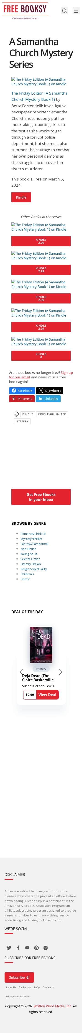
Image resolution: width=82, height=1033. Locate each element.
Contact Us (48, 987)
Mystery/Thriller (31, 539)
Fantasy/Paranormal (34, 544)
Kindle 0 (41, 355)
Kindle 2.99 (41, 241)
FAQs (37, 987)
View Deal (47, 694)
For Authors (25, 987)
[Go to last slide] (21, 672)
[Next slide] (60, 672)
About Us (11, 987)
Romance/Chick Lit (33, 534)
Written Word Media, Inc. (53, 1006)
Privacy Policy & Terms (18, 996)
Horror (25, 579)
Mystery (22, 421)
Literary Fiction (30, 564)
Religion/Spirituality (33, 569)
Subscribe (17, 977)
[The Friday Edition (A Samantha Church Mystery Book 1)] (41, 81)
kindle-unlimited (52, 414)
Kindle (21, 197)
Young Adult (28, 554)
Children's (27, 574)
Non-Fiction (28, 549)
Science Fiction (30, 559)
